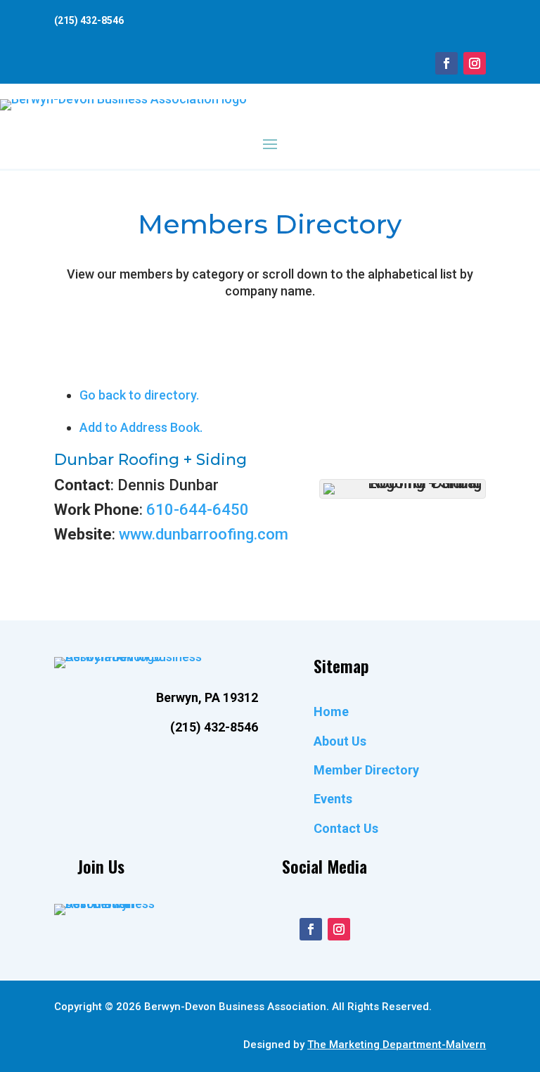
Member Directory (366, 769)
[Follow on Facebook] (446, 63)
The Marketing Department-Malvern (396, 1044)
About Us (340, 741)
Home (331, 711)
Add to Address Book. (140, 427)
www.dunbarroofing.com (203, 534)
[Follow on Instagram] (474, 63)
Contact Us (346, 828)
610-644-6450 (197, 509)
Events (333, 798)
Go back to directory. (139, 395)
